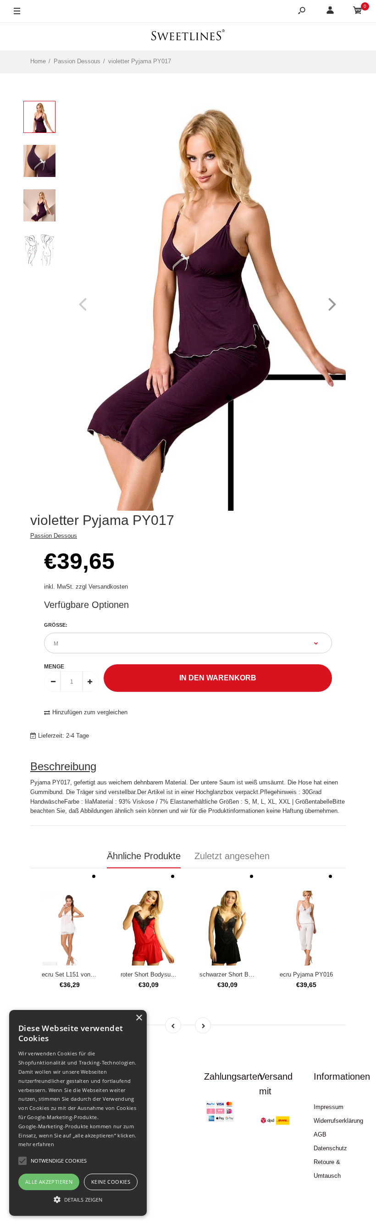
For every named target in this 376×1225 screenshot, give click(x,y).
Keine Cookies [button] (110, 1181)
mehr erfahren (36, 1144)
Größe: (55, 625)
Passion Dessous (53, 535)
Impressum (328, 1107)
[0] (357, 12)
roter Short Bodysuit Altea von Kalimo (171, 974)
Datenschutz (330, 1148)
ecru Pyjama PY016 (306, 974)
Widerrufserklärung (338, 1120)
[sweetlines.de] (188, 36)
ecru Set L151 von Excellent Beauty (90, 974)
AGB (320, 1134)
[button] (78, 1199)
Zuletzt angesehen (232, 856)
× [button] (138, 1018)
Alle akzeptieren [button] (48, 1181)
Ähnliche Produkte (144, 856)
